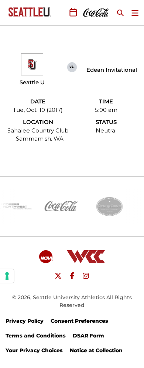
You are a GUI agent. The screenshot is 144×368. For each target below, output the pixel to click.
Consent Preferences (79, 321)
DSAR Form (88, 335)
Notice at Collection (96, 350)
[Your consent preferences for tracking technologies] (7, 276)
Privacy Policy (25, 321)
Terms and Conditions (36, 335)
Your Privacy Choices (34, 350)
